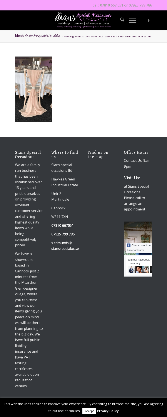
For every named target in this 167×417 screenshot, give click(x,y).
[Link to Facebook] (148, 20)
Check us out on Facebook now (139, 248)
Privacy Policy (108, 411)
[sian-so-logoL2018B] (83, 20)
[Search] (120, 20)
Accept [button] (89, 411)
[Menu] (130, 20)
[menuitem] (120, 20)
